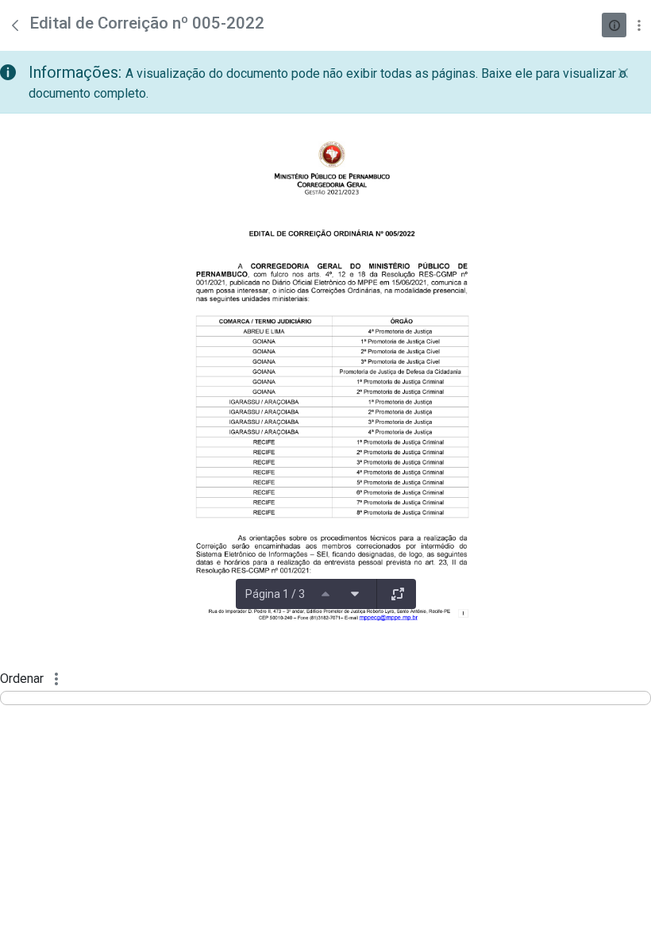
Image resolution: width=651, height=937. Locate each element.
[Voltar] (15, 25)
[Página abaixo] (355, 594)
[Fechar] (623, 73)
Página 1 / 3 (275, 594)
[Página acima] (325, 594)
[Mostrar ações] (638, 25)
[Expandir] (398, 594)
